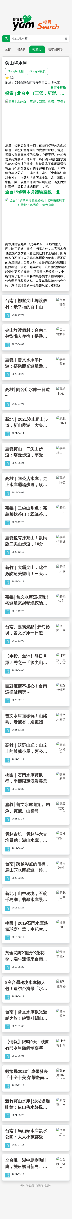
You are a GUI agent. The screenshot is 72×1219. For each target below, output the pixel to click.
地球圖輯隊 (55, 49)
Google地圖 (16, 71)
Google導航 (37, 71)
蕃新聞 (21, 49)
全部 (8, 49)
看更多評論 (58, 87)
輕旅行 (37, 49)
